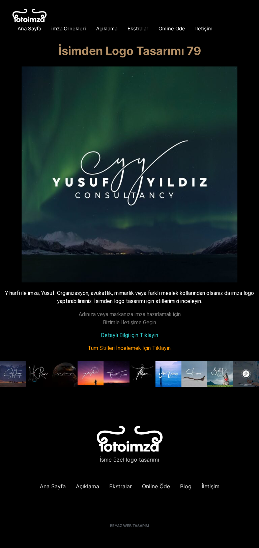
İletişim (203, 28)
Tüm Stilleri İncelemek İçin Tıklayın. (130, 348)
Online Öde (172, 28)
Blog (186, 486)
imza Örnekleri (68, 28)
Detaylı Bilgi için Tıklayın (129, 335)
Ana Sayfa (29, 28)
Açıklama (106, 28)
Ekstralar (137, 28)
